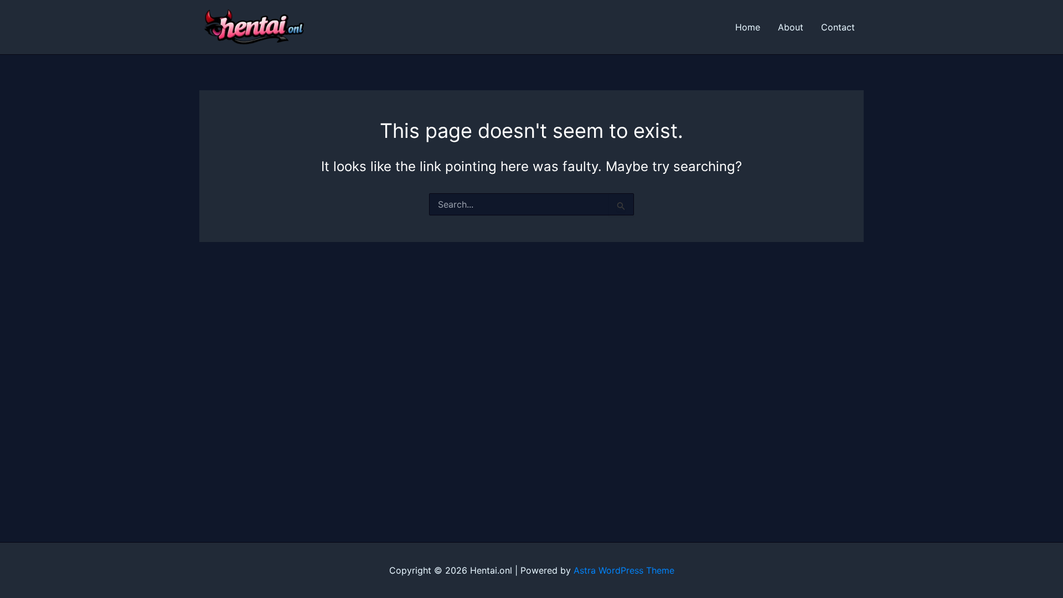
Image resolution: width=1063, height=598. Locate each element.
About (790, 27)
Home (747, 27)
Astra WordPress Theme (624, 570)
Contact (838, 27)
